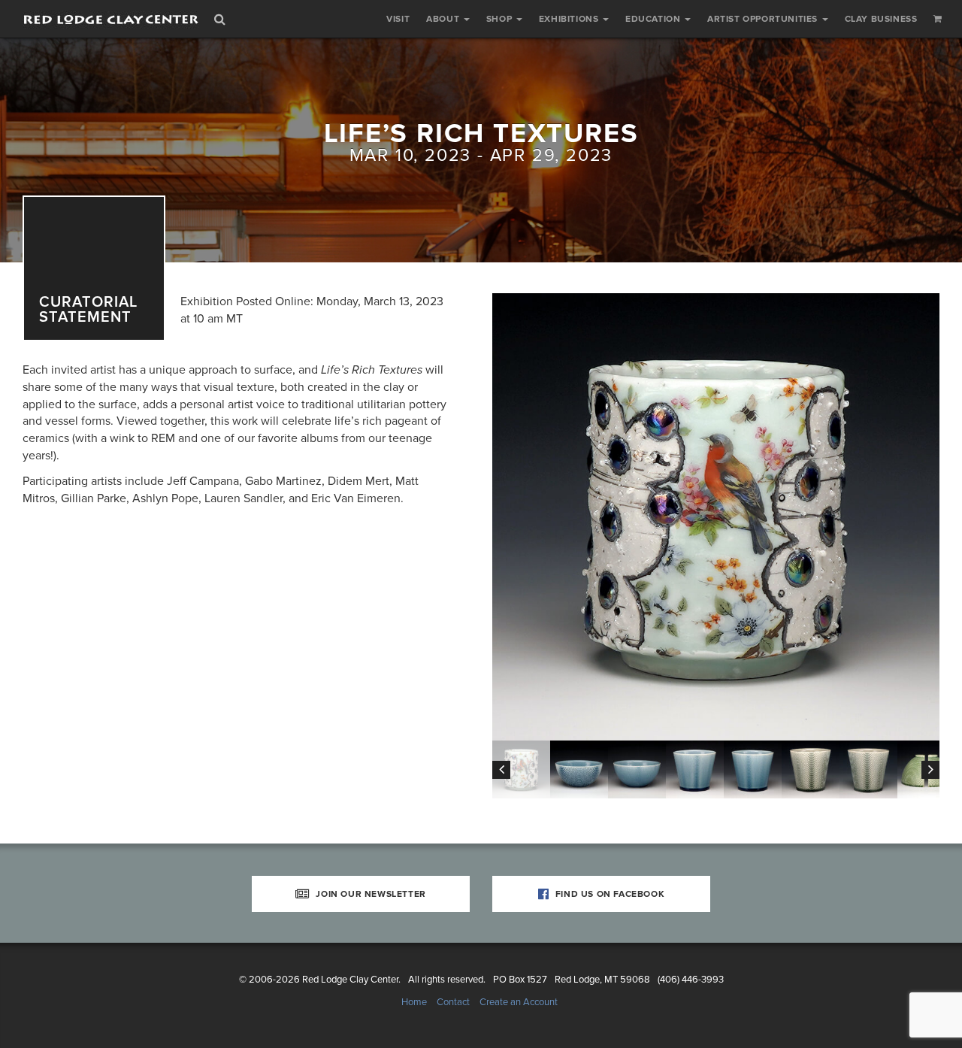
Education (654, 19)
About (444, 19)
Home (414, 1002)
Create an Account (518, 1002)
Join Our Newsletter (369, 894)
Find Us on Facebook (608, 894)
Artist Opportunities (764, 19)
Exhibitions (570, 19)
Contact (453, 1002)
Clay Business (881, 19)
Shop (500, 19)
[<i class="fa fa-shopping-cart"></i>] (938, 19)
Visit (398, 19)
